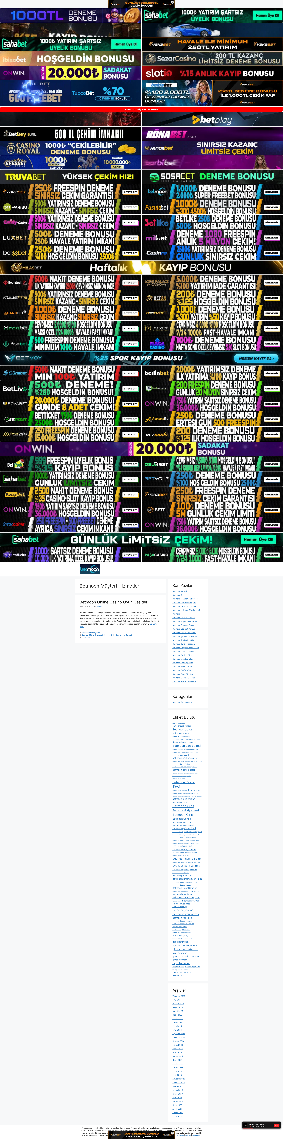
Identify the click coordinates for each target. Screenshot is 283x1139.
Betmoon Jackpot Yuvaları (183, 629)
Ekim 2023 (177, 1071)
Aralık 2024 (177, 1019)
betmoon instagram (193, 831)
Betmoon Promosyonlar (91, 633)
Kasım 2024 (177, 1022)
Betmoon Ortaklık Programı (184, 602)
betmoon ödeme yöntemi (182, 921)
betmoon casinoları (177, 773)
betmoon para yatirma (186, 865)
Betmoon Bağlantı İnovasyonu (185, 648)
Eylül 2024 (177, 1030)
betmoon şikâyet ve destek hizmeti (182, 939)
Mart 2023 (177, 1098)
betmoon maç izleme (184, 849)
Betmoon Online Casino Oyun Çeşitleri (114, 602)
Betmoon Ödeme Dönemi (183, 678)
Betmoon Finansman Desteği (185, 599)
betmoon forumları (197, 796)
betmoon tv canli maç (182, 894)
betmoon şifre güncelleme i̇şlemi (181, 932)
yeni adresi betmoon (181, 972)
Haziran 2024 (178, 1041)
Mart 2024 (177, 1052)
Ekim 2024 (177, 1026)
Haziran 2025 (178, 1003)
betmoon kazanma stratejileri (180, 840)
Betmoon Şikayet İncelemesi (184, 636)
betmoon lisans (195, 843)
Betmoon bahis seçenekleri (184, 742)
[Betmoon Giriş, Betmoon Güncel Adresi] (90, 569)
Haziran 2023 (178, 1086)
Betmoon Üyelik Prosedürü (184, 633)
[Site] (70, 191)
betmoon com (194, 790)
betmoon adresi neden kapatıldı (181, 736)
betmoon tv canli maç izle (186, 897)
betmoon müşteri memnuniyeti (180, 855)
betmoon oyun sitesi (194, 862)
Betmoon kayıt (178, 837)
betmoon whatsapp (179, 907)
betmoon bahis (178, 739)
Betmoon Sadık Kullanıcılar (184, 681)
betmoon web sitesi (181, 904)
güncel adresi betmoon (185, 956)
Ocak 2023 (177, 1105)
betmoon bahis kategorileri (192, 739)
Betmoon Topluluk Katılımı (183, 640)
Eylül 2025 (177, 1000)
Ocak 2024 (177, 1060)
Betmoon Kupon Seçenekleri (184, 621)
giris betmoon (179, 953)
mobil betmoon (178, 967)
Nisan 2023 (177, 1094)
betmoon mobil (178, 852)
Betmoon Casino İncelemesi (184, 651)
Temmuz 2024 (178, 1037)
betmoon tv (194, 891)
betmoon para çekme (184, 869)
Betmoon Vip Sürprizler (182, 663)
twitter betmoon (192, 967)
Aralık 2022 (177, 1109)
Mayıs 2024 (177, 1045)
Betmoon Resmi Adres (182, 666)
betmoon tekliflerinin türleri (180, 891)
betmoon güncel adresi (183, 825)
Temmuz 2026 (178, 996)
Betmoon (176, 614)
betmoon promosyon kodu (187, 878)
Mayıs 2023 (177, 1090)
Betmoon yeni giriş (182, 917)
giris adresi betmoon (185, 949)
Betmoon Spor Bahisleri (184, 888)
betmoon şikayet (181, 935)
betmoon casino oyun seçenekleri (181, 776)
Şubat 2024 (177, 1056)
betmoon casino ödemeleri (179, 790)
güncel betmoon (179, 960)
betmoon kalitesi (196, 835)
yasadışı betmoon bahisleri (180, 970)
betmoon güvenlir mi (184, 828)
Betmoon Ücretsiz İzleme (183, 659)
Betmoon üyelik (179, 926)
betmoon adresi (180, 733)
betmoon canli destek (180, 755)
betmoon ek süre (177, 793)
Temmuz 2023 (178, 1082)
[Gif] (141, 267)
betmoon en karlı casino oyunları (181, 796)
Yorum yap (86, 637)
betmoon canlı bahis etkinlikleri (193, 761)
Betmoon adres (182, 729)
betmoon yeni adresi (185, 914)
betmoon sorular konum (191, 882)
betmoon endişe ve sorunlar (190, 793)
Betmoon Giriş (178, 595)
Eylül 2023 (177, 1075)
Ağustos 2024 (178, 1034)
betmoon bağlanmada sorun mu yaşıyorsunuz (185, 749)
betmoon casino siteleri (178, 778)
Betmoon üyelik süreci (181, 930)
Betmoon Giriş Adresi (185, 810)
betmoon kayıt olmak (190, 837)
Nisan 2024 (177, 1049)
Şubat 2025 (177, 1011)
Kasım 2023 (177, 1067)
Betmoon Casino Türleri (182, 655)
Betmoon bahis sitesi (186, 745)
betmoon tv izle (176, 901)
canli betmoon (180, 941)
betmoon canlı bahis (178, 761)
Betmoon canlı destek (183, 769)
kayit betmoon (181, 963)
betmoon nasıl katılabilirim (179, 862)
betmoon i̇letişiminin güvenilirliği (181, 835)
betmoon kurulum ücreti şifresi (180, 843)
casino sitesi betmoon (185, 945)
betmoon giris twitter (183, 798)
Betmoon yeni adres (184, 910)
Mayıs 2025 (177, 1007)
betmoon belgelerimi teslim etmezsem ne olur (185, 752)
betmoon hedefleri (177, 832)
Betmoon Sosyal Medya (181, 885)
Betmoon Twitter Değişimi (183, 644)
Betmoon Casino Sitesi (183, 784)
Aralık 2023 (177, 1064)
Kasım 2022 (177, 1113)
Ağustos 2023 (178, 1079)
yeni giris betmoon (179, 975)
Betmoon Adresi (179, 591)
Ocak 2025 (177, 1015)
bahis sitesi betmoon (181, 726)
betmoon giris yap (180, 802)
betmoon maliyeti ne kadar (182, 846)
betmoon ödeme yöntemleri (183, 924)
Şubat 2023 (177, 1101)
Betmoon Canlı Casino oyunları (184, 767)
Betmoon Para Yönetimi (182, 674)
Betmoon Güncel (181, 818)
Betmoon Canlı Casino (181, 764)
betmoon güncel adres (182, 822)
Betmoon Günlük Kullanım (183, 618)
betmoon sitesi (178, 882)
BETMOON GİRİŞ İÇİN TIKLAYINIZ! (141, 109)
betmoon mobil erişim (191, 852)
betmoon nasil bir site (186, 858)
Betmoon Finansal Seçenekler (185, 625)
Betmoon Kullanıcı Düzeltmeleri (186, 610)
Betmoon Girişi (182, 815)
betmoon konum (194, 840)
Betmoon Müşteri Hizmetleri (92, 635)
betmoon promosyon (182, 875)
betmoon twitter (190, 900)
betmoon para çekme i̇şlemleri (180, 873)
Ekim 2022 (177, 1116)
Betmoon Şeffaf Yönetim (183, 670)
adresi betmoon (178, 723)
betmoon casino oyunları (191, 773)
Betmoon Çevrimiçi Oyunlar (184, 606)
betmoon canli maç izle (184, 758)
